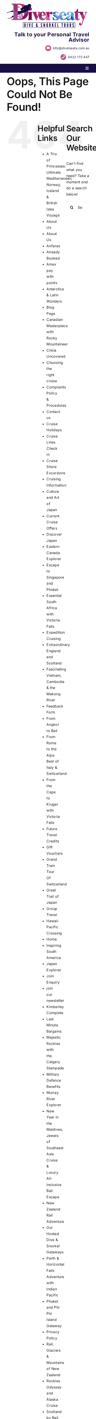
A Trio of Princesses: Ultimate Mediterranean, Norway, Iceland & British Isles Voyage (59, 184)
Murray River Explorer (53, 1098)
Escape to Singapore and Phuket (55, 577)
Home (51, 939)
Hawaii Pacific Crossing (54, 927)
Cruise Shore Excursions (55, 466)
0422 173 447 (78, 57)
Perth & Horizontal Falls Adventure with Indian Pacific (55, 1276)
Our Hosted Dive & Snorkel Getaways (54, 1239)
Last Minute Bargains (53, 1025)
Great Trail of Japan (52, 896)
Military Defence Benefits (53, 1080)
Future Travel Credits (52, 835)
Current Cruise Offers (52, 522)
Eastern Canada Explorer (53, 552)
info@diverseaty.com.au (71, 48)
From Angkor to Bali (52, 724)
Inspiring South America (53, 951)
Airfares (53, 246)
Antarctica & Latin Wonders (55, 295)
